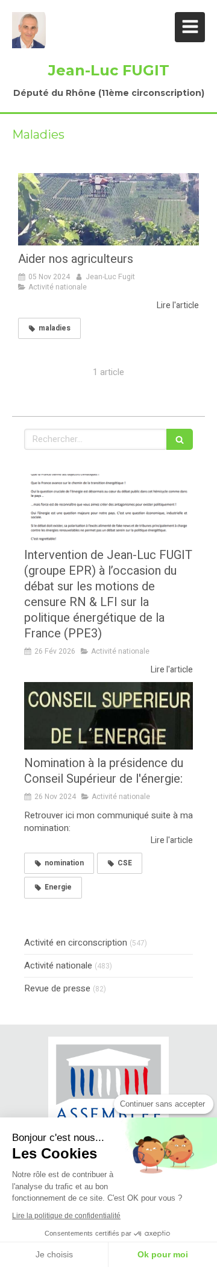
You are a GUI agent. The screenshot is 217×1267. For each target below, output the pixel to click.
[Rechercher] (179, 439)
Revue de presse (57, 988)
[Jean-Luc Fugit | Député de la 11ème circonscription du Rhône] (29, 30)
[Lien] (108, 1091)
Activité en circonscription (75, 943)
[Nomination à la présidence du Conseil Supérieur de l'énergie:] (108, 716)
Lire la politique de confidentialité (66, 1216)
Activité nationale (58, 965)
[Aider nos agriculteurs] (108, 209)
